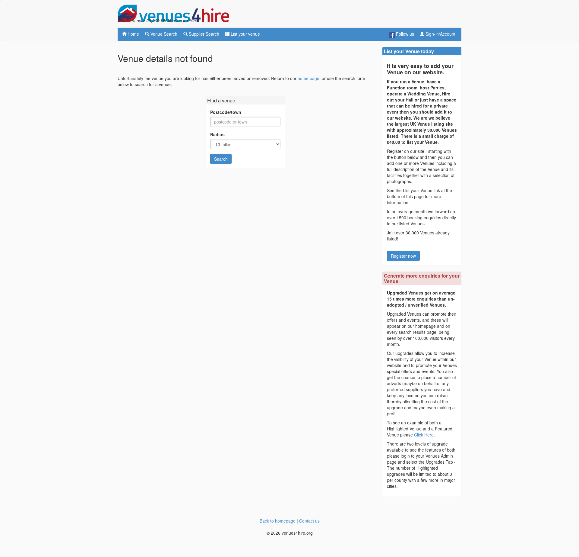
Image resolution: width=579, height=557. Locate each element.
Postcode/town (225, 112)
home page (308, 78)
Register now (403, 256)
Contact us (309, 521)
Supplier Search (203, 34)
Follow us (404, 34)
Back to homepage (278, 521)
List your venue (244, 34)
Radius (217, 134)
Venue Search (163, 34)
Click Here (424, 435)
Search (221, 159)
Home (132, 34)
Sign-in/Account (439, 34)
